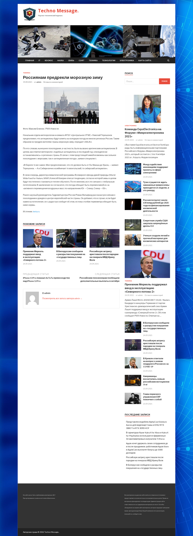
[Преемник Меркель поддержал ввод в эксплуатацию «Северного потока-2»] (38, 248)
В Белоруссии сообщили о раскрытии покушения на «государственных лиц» (70, 254)
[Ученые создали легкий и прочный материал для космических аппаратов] (133, 245)
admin (38, 82)
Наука (60, 60)
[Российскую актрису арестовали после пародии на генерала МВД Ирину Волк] (104, 248)
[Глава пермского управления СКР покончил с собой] (133, 403)
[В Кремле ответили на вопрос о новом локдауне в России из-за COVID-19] (133, 367)
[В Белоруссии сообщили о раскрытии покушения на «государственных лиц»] (71, 248)
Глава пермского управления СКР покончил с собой (152, 397)
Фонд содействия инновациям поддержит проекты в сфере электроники (155, 168)
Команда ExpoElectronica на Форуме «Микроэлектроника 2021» (144, 132)
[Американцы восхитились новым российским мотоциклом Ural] (133, 385)
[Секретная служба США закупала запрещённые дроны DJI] (133, 229)
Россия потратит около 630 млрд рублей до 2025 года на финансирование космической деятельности (156, 205)
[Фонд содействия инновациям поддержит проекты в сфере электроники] (133, 173)
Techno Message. (58, 10)
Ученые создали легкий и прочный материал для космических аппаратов (156, 238)
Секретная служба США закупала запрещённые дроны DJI (155, 223)
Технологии (108, 60)
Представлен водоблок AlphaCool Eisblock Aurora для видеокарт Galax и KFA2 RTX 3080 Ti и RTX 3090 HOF (146, 424)
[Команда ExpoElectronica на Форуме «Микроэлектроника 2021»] (147, 123)
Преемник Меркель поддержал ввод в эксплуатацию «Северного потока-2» (34, 255)
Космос (49, 60)
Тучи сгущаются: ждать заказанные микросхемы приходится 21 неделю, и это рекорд (156, 186)
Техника (93, 60)
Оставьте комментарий (53, 82)
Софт (81, 60)
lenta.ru (36, 211)
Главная (29, 60)
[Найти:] (147, 81)
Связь (71, 60)
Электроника (127, 60)
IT (39, 60)
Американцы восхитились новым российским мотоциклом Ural (156, 380)
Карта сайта (144, 60)
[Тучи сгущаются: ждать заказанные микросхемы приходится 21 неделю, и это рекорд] (133, 191)
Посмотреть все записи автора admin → (62, 298)
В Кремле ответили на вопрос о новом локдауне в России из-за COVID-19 (156, 362)
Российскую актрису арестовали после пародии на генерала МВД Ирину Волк (104, 255)
